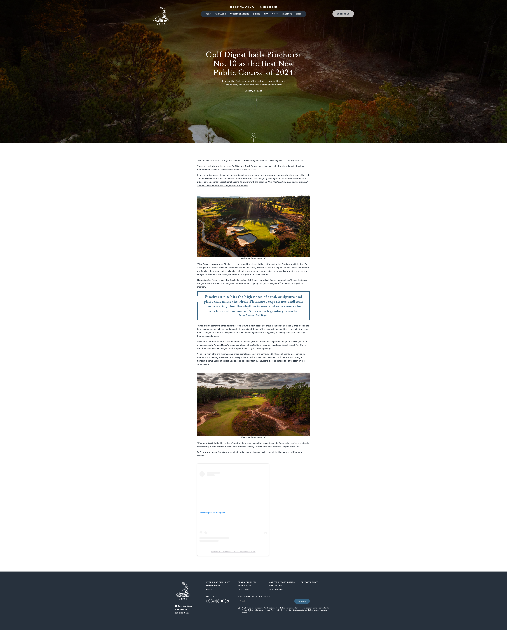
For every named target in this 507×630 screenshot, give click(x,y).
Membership (213, 586)
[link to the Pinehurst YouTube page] (222, 601)
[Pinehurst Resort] (183, 600)
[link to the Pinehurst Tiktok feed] (227, 601)
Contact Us (275, 586)
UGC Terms (243, 589)
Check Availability (243, 7)
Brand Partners (247, 582)
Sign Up (302, 601)
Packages (220, 14)
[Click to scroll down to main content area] (253, 135)
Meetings (287, 14)
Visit (275, 14)
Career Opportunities (282, 582)
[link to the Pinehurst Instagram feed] (217, 601)
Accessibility (277, 589)
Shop (299, 14)
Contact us (343, 14)
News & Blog (245, 586)
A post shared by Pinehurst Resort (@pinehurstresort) (233, 551)
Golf (208, 14)
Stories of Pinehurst (218, 582)
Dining (256, 14)
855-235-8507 (269, 7)
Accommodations (239, 14)
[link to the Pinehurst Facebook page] (208, 601)
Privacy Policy (309, 582)
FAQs (209, 589)
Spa (266, 14)
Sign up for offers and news (254, 596)
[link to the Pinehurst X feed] (213, 601)
